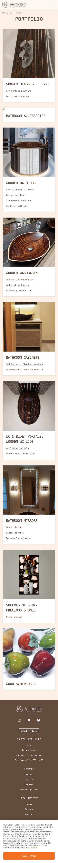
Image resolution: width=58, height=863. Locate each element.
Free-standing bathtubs (20, 189)
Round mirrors (14, 527)
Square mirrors (15, 533)
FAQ (29, 745)
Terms (29, 804)
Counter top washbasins (20, 279)
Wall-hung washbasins (18, 290)
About (29, 775)
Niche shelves (14, 617)
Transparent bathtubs (18, 200)
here (35, 847)
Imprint (29, 814)
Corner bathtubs (15, 195)
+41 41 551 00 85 (34, 760)
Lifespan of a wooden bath (29, 755)
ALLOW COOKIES (29, 856)
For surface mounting (18, 91)
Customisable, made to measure (24, 369)
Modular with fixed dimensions (24, 364)
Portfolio (19, 13)
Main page (7, 13)
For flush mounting (17, 96)
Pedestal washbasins (18, 285)
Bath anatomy (29, 750)
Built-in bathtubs (17, 206)
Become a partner (29, 790)
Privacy (29, 809)
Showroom (29, 785)
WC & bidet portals (17, 448)
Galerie (29, 780)
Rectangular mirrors (18, 538)
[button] (53, 5)
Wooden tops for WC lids (20, 453)
